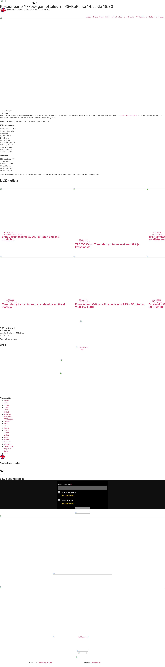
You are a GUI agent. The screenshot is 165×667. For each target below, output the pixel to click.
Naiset (107, 17)
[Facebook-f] (19, 4)
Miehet (101, 17)
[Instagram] (3, 4)
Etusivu (6, 401)
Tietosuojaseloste (45, 663)
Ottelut (95, 17)
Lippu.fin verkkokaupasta (128, 115)
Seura (156, 17)
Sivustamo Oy (96, 663)
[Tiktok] (13, 4)
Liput (162, 17)
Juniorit (114, 17)
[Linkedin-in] (24, 4)
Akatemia (121, 17)
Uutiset (88, 17)
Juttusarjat (130, 17)
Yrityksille (149, 17)
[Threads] (29, 4)
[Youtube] (8, 4)
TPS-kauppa (140, 17)
